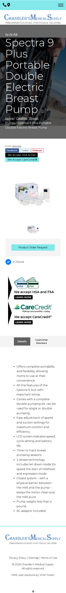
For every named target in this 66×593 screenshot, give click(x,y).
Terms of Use (49, 557)
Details (22, 341)
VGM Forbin (47, 575)
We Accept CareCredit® (22, 159)
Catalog (21, 118)
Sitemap (33, 557)
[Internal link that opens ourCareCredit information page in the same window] (33, 313)
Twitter (25, 150)
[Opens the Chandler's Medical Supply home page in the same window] (33, 15)
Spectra (16, 146)
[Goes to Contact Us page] (8, 5)
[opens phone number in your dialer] (5, 5)
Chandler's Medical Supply (38, 564)
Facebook (12, 150)
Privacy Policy (17, 557)
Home (9, 118)
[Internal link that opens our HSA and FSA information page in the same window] (33, 288)
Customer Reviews (41, 341)
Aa (6, 34)
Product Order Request (33, 247)
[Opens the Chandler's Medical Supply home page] (33, 537)
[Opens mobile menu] (60, 5)
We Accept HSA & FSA (22, 155)
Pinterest (37, 150)
